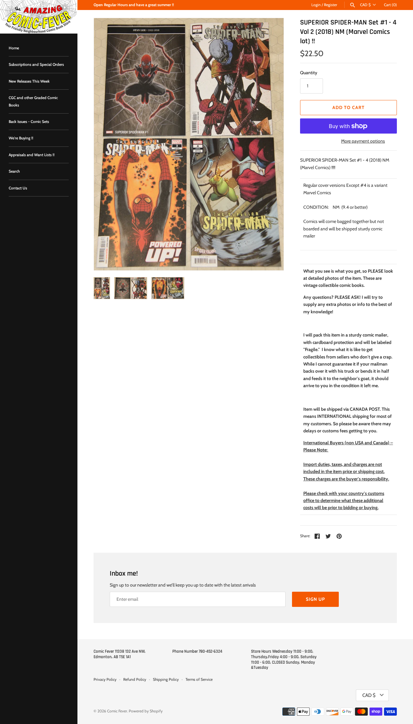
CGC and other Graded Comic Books (33, 101)
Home (14, 48)
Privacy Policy (105, 679)
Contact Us (18, 188)
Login (316, 5)
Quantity (308, 72)
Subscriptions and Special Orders (36, 64)
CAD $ (365, 5)
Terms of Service (199, 679)
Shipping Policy (166, 679)
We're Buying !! (21, 138)
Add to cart (348, 107)
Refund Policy (134, 679)
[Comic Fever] (38, 17)
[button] (270, 144)
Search (14, 171)
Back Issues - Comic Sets (29, 121)
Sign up (315, 599)
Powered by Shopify (146, 711)
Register (330, 5)
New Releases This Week (29, 81)
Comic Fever (117, 711)
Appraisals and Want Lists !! (32, 155)
